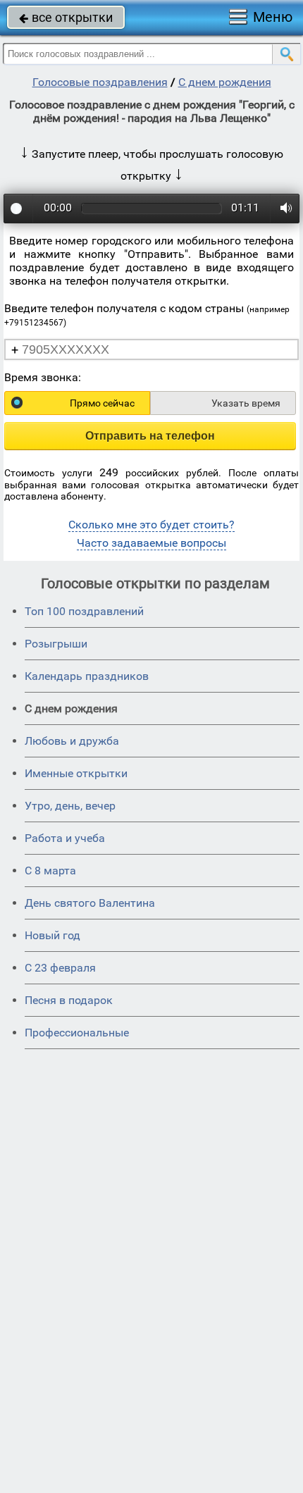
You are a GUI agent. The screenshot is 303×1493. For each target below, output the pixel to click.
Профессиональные (77, 1032)
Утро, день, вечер (70, 805)
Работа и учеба (65, 838)
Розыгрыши (56, 643)
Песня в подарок (69, 1000)
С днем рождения (224, 82)
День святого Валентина (90, 903)
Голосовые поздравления (100, 82)
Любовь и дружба (72, 741)
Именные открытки (76, 773)
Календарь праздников (87, 676)
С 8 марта (50, 870)
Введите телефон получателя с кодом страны (147, 315)
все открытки (66, 17)
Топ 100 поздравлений (84, 611)
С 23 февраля (60, 967)
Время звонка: (42, 377)
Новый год (52, 935)
